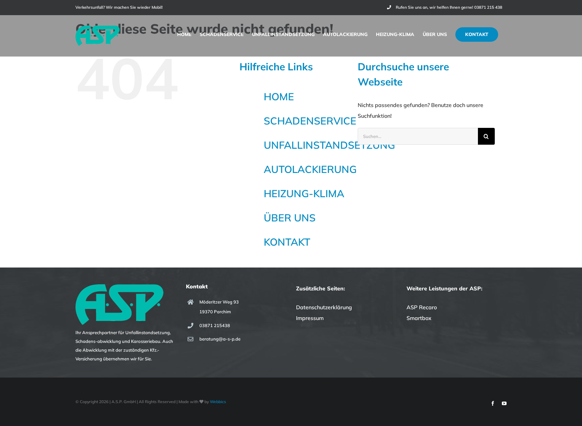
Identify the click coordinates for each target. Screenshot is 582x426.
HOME (279, 96)
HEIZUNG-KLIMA (304, 193)
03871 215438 (214, 325)
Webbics (218, 401)
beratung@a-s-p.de (219, 339)
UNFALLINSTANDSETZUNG (329, 145)
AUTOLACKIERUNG (310, 169)
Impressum (310, 318)
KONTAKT (287, 242)
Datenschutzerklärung (324, 307)
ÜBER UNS (290, 217)
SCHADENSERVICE (310, 120)
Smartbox (419, 318)
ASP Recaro (422, 307)
